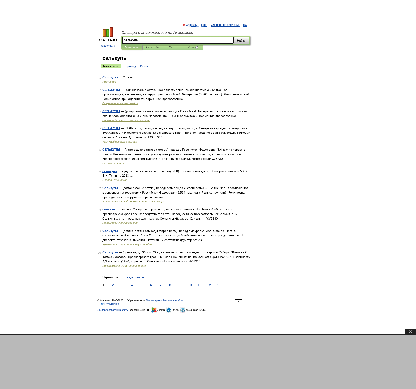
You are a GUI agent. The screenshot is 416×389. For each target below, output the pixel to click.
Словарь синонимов (114, 180)
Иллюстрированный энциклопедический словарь (133, 201)
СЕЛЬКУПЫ (111, 89)
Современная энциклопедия (120, 103)
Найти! (242, 40)
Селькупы (110, 77)
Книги (172, 47)
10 (190, 285)
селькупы (109, 171)
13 (218, 285)
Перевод (130, 66)
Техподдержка (154, 300)
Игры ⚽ (193, 47)
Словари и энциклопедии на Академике (157, 32)
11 (199, 285)
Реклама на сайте (173, 300)
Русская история (113, 163)
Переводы (152, 47)
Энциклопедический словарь (120, 223)
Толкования (132, 47)
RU (245, 24)
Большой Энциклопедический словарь (126, 120)
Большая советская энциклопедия (124, 265)
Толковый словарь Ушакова (119, 141)
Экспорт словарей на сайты (113, 310)
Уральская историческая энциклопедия (127, 244)
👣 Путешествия (110, 304)
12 (209, 285)
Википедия (109, 81)
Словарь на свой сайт (225, 24)
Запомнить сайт (197, 24)
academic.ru (108, 45)
